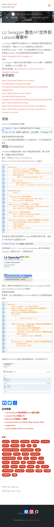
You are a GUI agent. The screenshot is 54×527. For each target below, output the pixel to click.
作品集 (39, 471)
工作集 (47, 471)
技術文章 (14, 18)
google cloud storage (10, 450)
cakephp (35, 441)
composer (45, 441)
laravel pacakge (9, 458)
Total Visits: (6, 487)
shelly (22, 466)
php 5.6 (40, 462)
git (35, 446)
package (15, 462)
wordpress (19, 471)
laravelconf (35, 454)
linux (26, 458)
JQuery (16, 454)
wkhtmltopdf (7, 471)
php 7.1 (5, 466)
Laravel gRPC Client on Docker (19, 428)
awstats (15, 441)
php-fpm (31, 462)
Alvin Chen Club (9, 4)
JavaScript (7, 454)
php (23, 462)
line (19, 458)
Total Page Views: (9, 491)
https (38, 450)
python (14, 466)
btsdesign (24, 441)
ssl (38, 466)
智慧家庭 (6, 475)
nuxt (41, 458)
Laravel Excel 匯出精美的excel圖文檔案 (22, 413)
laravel (25, 454)
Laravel (23, 18)
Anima (26, 520)
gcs (29, 446)
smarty (30, 466)
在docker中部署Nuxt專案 (16, 419)
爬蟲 (14, 475)
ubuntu (45, 466)
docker (5, 446)
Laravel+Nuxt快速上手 (15, 416)
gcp (23, 446)
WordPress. (35, 520)
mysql (33, 458)
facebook (15, 446)
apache (6, 441)
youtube (30, 471)
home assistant (27, 450)
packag (6, 462)
